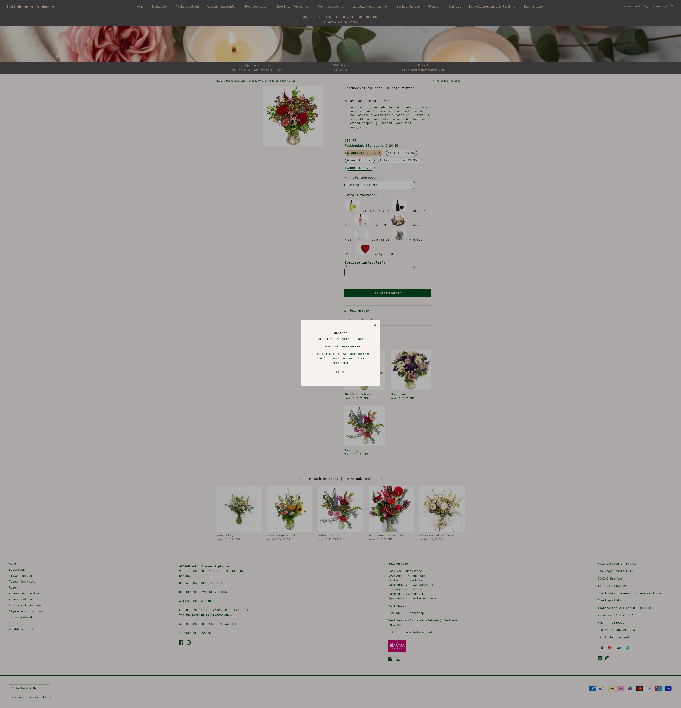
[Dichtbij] (375, 325)
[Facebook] (337, 372)
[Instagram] (343, 372)
